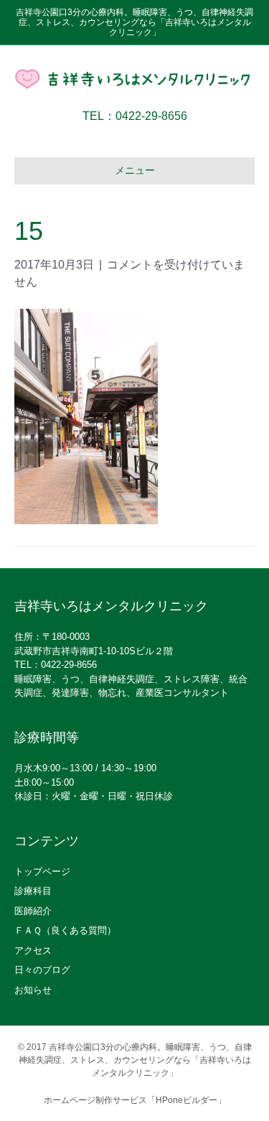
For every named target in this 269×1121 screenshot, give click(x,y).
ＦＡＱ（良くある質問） (65, 930)
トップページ (42, 871)
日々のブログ (42, 969)
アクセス (33, 950)
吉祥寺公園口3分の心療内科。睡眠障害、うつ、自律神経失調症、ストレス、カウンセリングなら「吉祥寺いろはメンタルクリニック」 (135, 1060)
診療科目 (33, 890)
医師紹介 (33, 911)
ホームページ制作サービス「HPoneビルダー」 (135, 1100)
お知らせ (33, 990)
